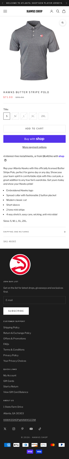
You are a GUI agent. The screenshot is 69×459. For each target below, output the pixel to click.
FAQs (6, 344)
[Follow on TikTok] (40, 428)
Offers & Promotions (14, 338)
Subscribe (16, 311)
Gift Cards (8, 380)
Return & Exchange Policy (17, 333)
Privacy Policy (10, 355)
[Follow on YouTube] (31, 428)
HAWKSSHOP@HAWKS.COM (19, 419)
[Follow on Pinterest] (22, 428)
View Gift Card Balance (15, 392)
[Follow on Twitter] (5, 428)
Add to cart (34, 128)
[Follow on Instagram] (13, 428)
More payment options (34, 147)
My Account (9, 375)
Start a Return (10, 386)
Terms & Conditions (13, 349)
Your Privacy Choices (14, 360)
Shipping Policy (11, 327)
